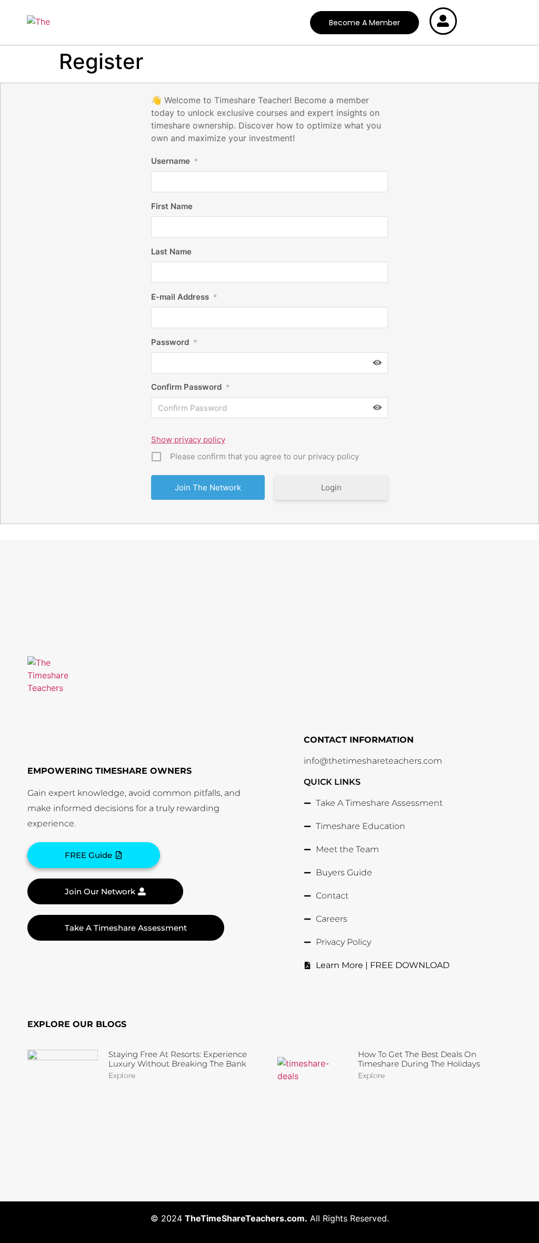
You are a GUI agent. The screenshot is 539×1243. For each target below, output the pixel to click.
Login (331, 487)
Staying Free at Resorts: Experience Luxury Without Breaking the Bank (177, 1059)
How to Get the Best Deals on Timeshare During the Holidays (419, 1059)
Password (174, 342)
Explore (121, 1075)
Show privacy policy (188, 440)
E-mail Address (184, 297)
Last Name (171, 251)
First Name (172, 206)
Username (174, 161)
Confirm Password (190, 387)
